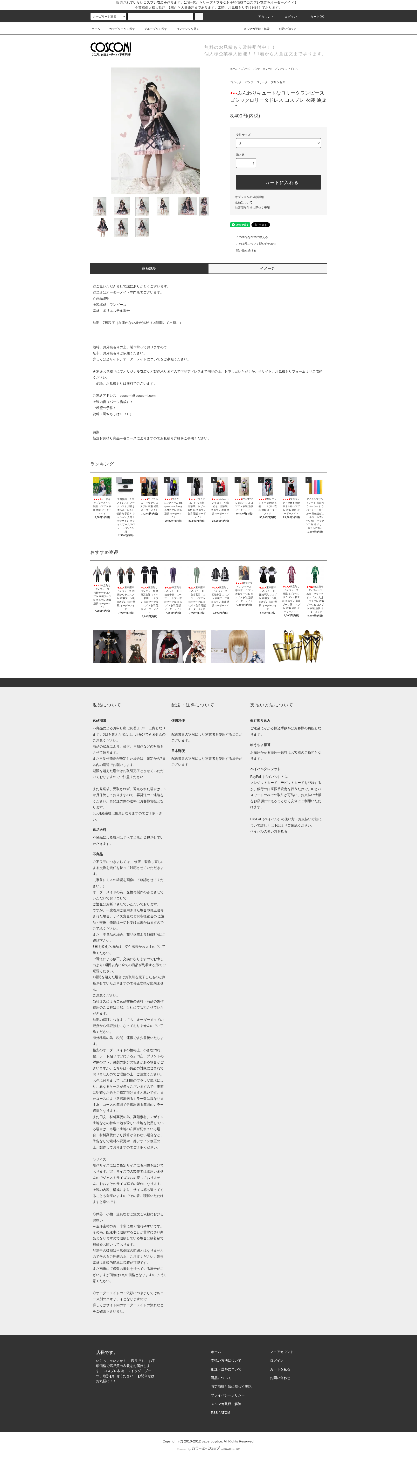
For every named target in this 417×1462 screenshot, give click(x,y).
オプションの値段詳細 (249, 197)
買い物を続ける (246, 250)
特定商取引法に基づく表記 (252, 207)
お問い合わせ (287, 29)
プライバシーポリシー (228, 1395)
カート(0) (317, 16)
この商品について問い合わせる (256, 244)
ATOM (225, 1412)
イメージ (267, 268)
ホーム (95, 29)
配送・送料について (226, 1369)
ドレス (294, 68)
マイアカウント (282, 1352)
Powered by (184, 1449)
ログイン (291, 16)
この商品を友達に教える (252, 237)
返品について (243, 202)
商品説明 (149, 268)
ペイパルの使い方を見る (268, 831)
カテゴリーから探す (122, 29)
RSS (214, 1412)
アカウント (266, 16)
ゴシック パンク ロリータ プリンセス (264, 68)
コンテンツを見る (187, 29)
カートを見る (280, 1369)
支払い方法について (226, 1360)
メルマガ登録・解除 (256, 29)
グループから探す (155, 29)
